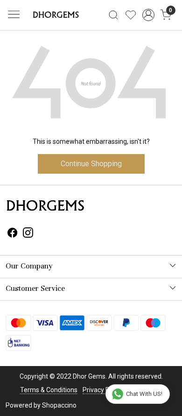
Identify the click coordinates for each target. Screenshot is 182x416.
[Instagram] (28, 234)
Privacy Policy (103, 390)
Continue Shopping (91, 163)
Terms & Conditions (48, 390)
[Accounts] (148, 15)
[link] (113, 15)
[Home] (55, 15)
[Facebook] (13, 234)
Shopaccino (59, 405)
